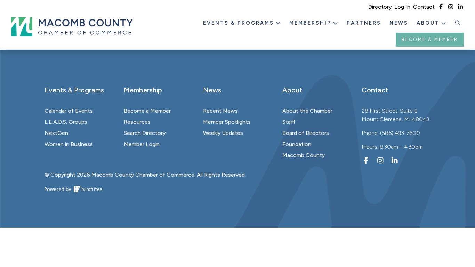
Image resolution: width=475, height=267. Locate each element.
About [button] (429, 23)
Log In (402, 6)
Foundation (296, 144)
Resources (137, 122)
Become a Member (430, 39)
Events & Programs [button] (239, 23)
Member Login (142, 144)
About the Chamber (307, 110)
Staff (289, 122)
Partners (364, 23)
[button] (458, 23)
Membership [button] (311, 23)
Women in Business (69, 144)
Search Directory (145, 133)
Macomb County (303, 155)
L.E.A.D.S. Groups (66, 122)
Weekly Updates (223, 133)
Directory (380, 6)
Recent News (220, 110)
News (398, 23)
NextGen (56, 133)
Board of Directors (305, 133)
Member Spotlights (227, 122)
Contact (424, 6)
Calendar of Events (69, 110)
